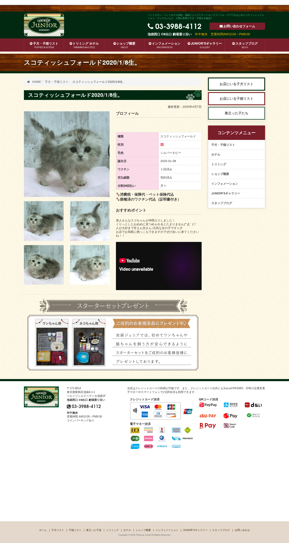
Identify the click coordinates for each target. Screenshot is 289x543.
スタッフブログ (246, 45)
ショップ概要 (125, 45)
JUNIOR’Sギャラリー (206, 45)
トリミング (218, 164)
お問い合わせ (239, 26)
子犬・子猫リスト (223, 144)
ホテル (215, 154)
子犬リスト (57, 530)
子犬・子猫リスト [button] (45, 45)
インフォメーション (166, 45)
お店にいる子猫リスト (236, 98)
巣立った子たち (236, 113)
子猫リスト (75, 530)
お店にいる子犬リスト (236, 84)
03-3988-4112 (178, 25)
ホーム (43, 530)
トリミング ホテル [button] (86, 45)
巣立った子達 (93, 530)
